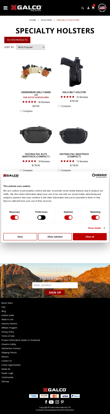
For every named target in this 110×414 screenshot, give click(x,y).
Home (32, 20)
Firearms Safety (8, 344)
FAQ (3, 307)
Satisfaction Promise (11, 348)
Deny (20, 236)
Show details (94, 228)
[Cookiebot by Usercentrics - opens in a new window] (94, 176)
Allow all (90, 236)
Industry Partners (9, 323)
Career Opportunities (11, 365)
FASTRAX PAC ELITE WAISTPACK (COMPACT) (36, 155)
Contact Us (6, 360)
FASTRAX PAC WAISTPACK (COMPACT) (74, 155)
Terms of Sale (7, 336)
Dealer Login (7, 373)
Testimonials (7, 377)
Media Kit (5, 369)
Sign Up (55, 292)
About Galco (7, 303)
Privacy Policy (7, 331)
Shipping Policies (9, 352)
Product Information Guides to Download (20, 340)
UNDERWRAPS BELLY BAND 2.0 (36, 95)
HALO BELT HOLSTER (74, 92)
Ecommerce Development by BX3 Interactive (55, 410)
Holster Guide (7, 315)
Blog (3, 311)
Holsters (46, 20)
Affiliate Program (9, 327)
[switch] (41, 217)
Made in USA (7, 319)
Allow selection (55, 236)
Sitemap (5, 381)
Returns (5, 356)
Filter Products (17, 39)
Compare (28, 111)
